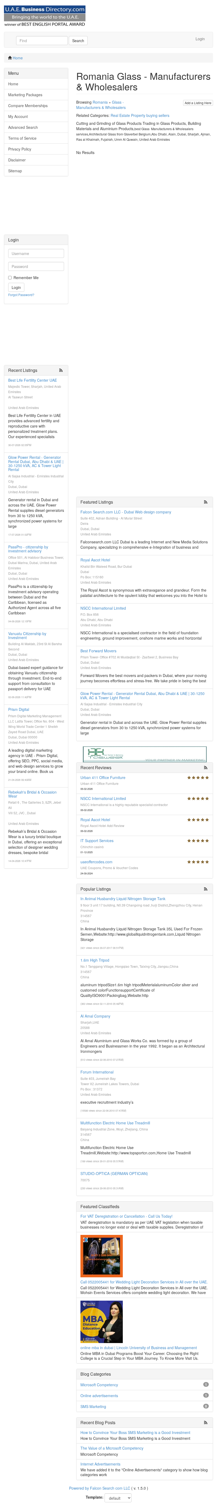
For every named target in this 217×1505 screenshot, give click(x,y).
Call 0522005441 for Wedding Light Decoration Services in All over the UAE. (144, 1281)
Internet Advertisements (100, 1464)
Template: (94, 1497)
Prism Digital (18, 709)
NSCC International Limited (103, 608)
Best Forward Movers (98, 650)
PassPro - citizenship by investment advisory (28, 548)
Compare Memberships (28, 105)
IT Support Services (97, 840)
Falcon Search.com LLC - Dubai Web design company (125, 511)
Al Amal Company (95, 1016)
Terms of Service (22, 138)
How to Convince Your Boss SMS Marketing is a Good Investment (135, 1432)
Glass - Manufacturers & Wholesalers (101, 104)
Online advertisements (99, 1395)
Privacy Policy (19, 149)
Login (200, 38)
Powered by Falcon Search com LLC (99, 1488)
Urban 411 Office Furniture (102, 777)
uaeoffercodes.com (96, 861)
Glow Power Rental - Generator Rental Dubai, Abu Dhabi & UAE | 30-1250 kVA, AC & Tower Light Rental (36, 463)
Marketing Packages (25, 94)
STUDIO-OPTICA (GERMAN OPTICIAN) (114, 1173)
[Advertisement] (36, 208)
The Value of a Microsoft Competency (111, 1448)
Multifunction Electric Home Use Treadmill (115, 1122)
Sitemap (15, 170)
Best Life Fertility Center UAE (32, 380)
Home (18, 57)
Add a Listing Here (198, 102)
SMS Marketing (93, 1406)
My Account (18, 116)
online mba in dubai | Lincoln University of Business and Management (138, 1347)
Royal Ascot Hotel (95, 559)
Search (78, 40)
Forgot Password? (21, 294)
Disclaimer (17, 159)
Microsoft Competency (99, 1384)
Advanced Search (23, 127)
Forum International (97, 1072)
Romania (100, 102)
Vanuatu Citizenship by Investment (27, 635)
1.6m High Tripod (94, 960)
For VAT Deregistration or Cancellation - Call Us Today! (126, 1216)
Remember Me (26, 277)
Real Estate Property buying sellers (140, 115)
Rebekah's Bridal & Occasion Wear (32, 794)
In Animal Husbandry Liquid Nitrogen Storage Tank (122, 898)
